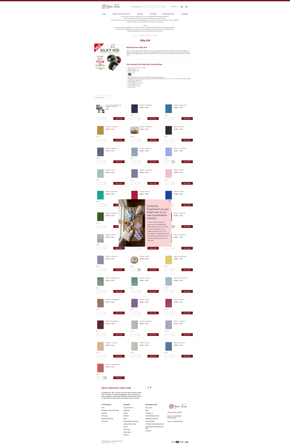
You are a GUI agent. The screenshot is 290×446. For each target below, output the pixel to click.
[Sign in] (182, 6)
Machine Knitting (168, 14)
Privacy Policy (149, 421)
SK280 (153, 77)
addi (124, 418)
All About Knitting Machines (154, 424)
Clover (125, 427)
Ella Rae (126, 416)
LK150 (162, 77)
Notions (140, 14)
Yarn (103, 14)
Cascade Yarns (128, 408)
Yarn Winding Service (152, 416)
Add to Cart (119, 118)
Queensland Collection (130, 421)
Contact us (174, 6)
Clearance (184, 14)
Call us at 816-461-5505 (175, 421)
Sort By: (97, 97)
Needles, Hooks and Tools (121, 14)
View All (126, 435)
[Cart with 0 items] (186, 6)
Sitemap (148, 431)
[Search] (164, 6)
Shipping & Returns (151, 418)
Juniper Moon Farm (129, 424)
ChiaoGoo (126, 410)
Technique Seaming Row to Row (154, 427)
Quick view (110, 112)
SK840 (157, 77)
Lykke (125, 413)
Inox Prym (126, 429)
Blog (146, 410)
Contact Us (149, 413)
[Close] (169, 201)
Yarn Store (148, 408)
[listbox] (105, 97)
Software (153, 14)
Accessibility (109, 442)
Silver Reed (127, 432)
